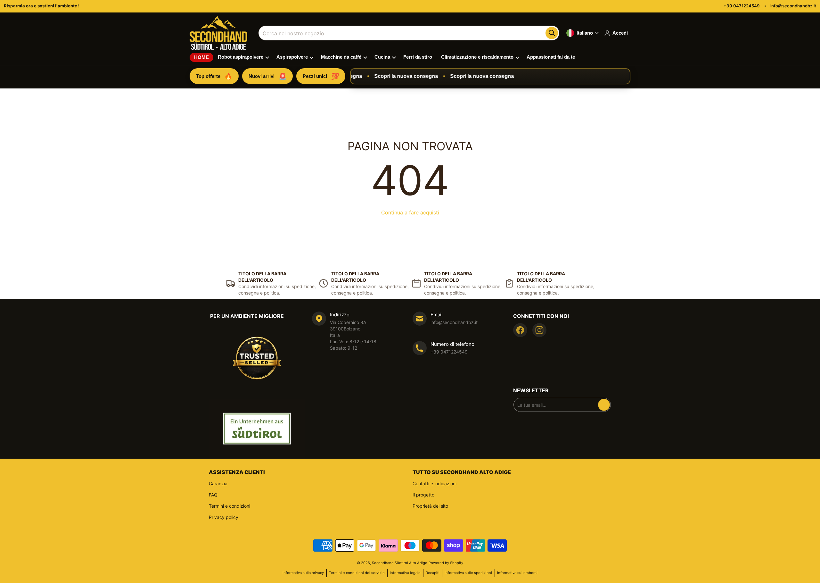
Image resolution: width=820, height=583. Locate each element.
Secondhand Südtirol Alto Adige (399, 563)
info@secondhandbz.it (793, 5)
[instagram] (539, 330)
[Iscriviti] (604, 405)
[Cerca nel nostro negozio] (551, 33)
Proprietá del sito (430, 506)
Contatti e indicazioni (434, 483)
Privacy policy (223, 517)
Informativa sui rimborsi (517, 573)
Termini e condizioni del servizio (357, 573)
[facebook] (520, 330)
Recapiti (432, 573)
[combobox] (408, 33)
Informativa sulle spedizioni (468, 573)
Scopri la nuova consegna (399, 76)
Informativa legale (405, 573)
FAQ (213, 494)
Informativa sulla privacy (303, 573)
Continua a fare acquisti (410, 212)
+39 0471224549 (742, 5)
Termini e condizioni (229, 506)
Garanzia (218, 483)
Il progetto (423, 494)
